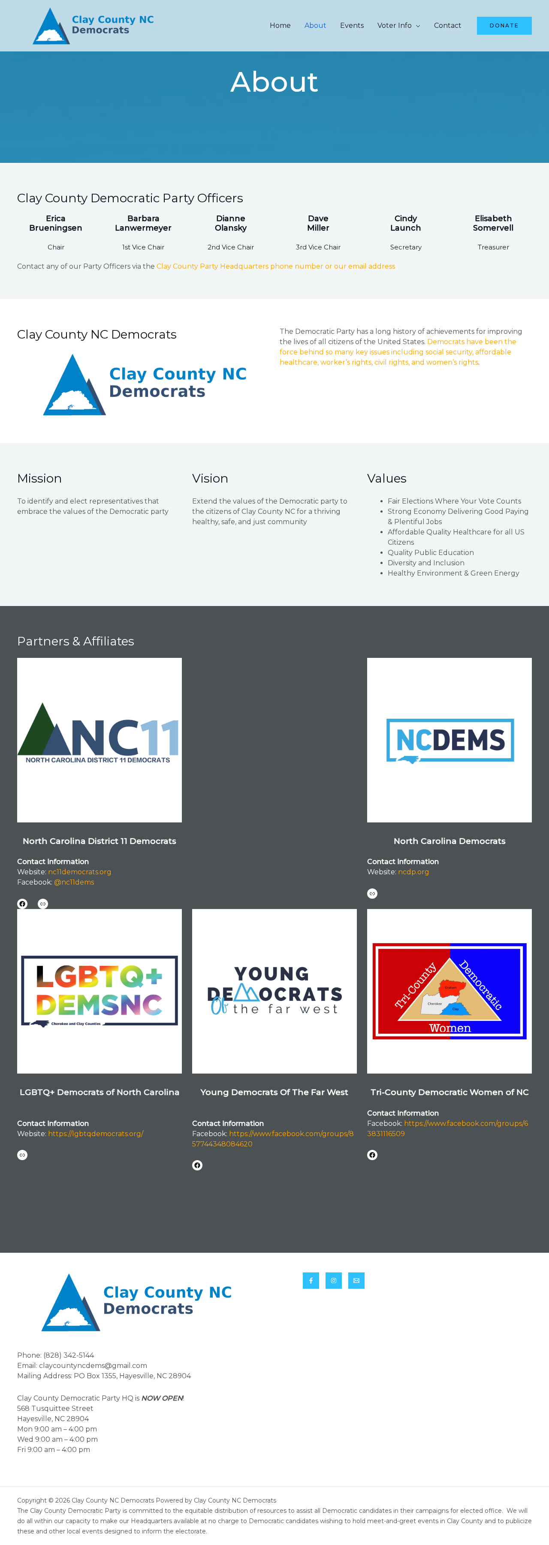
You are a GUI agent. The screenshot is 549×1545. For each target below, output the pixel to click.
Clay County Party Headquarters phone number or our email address (276, 266)
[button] (504, 26)
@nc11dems (74, 882)
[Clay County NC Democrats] (92, 25)
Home (280, 25)
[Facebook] (311, 1280)
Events (352, 25)
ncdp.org (413, 872)
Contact (448, 25)
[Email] (356, 1280)
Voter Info (394, 25)
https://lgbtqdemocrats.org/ (95, 1134)
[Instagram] (334, 1280)
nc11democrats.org (80, 872)
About (315, 25)
